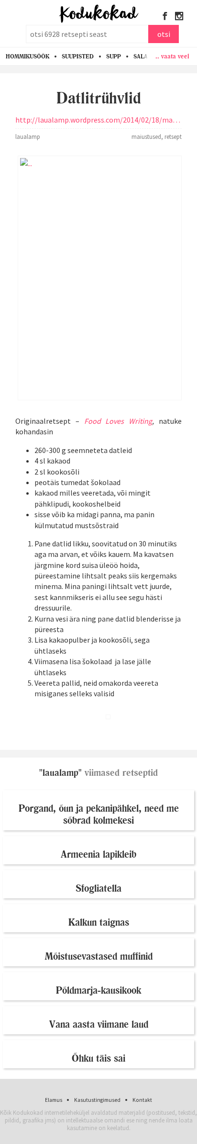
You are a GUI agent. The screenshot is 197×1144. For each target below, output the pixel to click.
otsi (163, 34)
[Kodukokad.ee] (98, 14)
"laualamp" (60, 772)
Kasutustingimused (97, 1100)
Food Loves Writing (118, 421)
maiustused (146, 136)
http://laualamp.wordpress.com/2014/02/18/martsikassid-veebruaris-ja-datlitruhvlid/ (98, 120)
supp (113, 56)
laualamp (27, 136)
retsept (173, 136)
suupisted (78, 56)
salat (142, 56)
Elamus (53, 1100)
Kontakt (142, 1100)
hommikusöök (27, 56)
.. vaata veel (172, 56)
